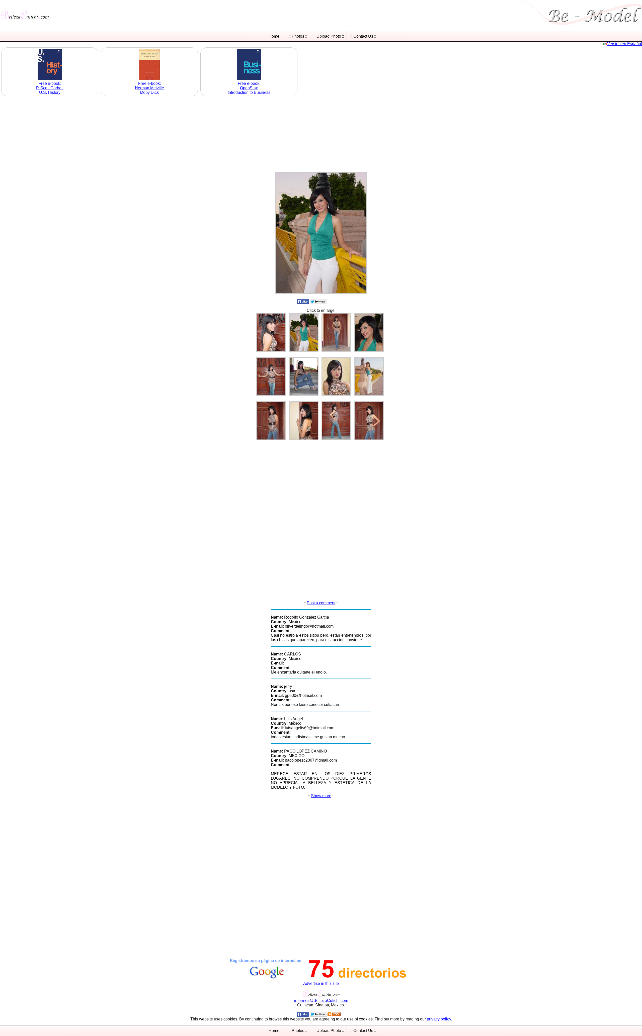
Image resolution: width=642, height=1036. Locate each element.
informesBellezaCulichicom (321, 1000)
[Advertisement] (321, 133)
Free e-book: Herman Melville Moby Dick (149, 88)
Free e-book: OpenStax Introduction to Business (249, 88)
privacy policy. (439, 1019)
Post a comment (321, 603)
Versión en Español (624, 44)
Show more (321, 796)
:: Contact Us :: (363, 36)
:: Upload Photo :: (328, 36)
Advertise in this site (321, 983)
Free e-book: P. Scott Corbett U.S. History (49, 88)
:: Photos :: (298, 36)
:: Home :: (274, 36)
